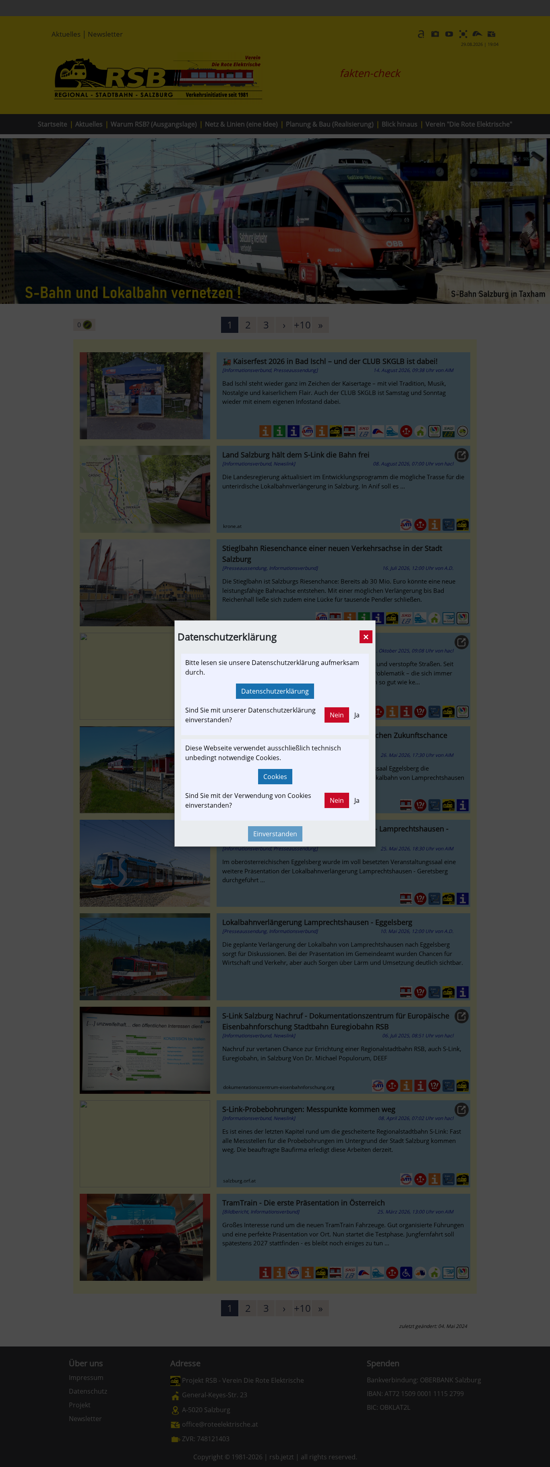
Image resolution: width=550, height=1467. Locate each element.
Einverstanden (275, 833)
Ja (357, 715)
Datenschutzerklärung (275, 691)
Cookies (275, 776)
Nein (337, 715)
